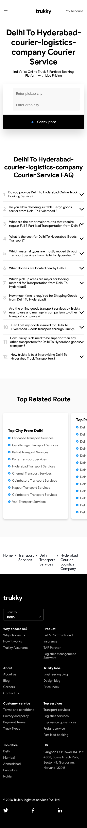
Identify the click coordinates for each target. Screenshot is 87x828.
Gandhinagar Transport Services (35, 445)
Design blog (52, 680)
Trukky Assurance (16, 648)
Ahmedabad (12, 764)
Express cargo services (60, 722)
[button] (5, 11)
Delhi (7, 751)
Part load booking (56, 735)
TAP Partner (52, 648)
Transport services (57, 710)
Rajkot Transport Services (30, 452)
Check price (46, 122)
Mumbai (9, 757)
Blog (6, 680)
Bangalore (10, 770)
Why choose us (14, 635)
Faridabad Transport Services (32, 438)
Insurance (50, 641)
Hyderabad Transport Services (33, 466)
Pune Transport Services (29, 459)
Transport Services (26, 557)
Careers (9, 687)
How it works (12, 641)
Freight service (54, 728)
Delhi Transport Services (47, 559)
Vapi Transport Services (29, 502)
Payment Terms (14, 722)
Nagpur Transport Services (31, 487)
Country (12, 612)
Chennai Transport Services (32, 473)
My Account (74, 11)
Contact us (11, 693)
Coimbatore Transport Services (34, 480)
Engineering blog (56, 674)
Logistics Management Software (60, 656)
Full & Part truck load (58, 635)
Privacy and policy (16, 716)
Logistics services (56, 716)
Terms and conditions (18, 710)
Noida (7, 776)
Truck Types (11, 728)
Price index (51, 687)
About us (9, 674)
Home (8, 555)
